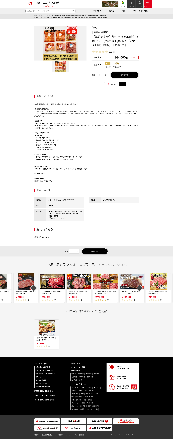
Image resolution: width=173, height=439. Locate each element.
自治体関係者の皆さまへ (44, 387)
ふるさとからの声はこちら (44, 400)
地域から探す (75, 370)
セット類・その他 (92, 409)
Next (139, 288)
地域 (123, 11)
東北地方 (81, 374)
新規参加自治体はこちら (43, 391)
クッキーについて (71, 435)
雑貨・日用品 (89, 397)
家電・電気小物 (76, 400)
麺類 (82, 393)
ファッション (75, 403)
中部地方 (96, 374)
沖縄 (80, 380)
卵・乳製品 (74, 393)
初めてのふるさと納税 (43, 370)
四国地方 (90, 377)
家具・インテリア (87, 403)
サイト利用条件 (59, 435)
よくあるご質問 (41, 380)
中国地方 (82, 377)
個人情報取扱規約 (47, 435)
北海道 (73, 374)
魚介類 (77, 387)
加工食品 (74, 390)
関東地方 (89, 374)
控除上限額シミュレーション (45, 373)
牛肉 (46, 15)
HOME (36, 15)
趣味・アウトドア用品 (78, 406)
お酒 (96, 393)
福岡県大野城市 (45, 17)
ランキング (97, 11)
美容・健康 (87, 400)
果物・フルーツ (87, 387)
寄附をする (125, 75)
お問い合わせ (40, 383)
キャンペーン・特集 (140, 11)
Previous (33, 288)
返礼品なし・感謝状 (77, 409)
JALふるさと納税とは (43, 367)
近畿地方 (74, 377)
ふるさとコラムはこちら (43, 395)
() (114, 52)
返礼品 (111, 11)
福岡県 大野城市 (101, 32)
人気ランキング (76, 364)
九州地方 (74, 380)
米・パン (97, 387)
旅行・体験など (93, 406)
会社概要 (81, 435)
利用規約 (36, 435)
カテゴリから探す (77, 384)
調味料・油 (89, 393)
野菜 (80, 390)
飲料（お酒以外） (77, 397)
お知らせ (38, 377)
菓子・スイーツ (89, 390)
